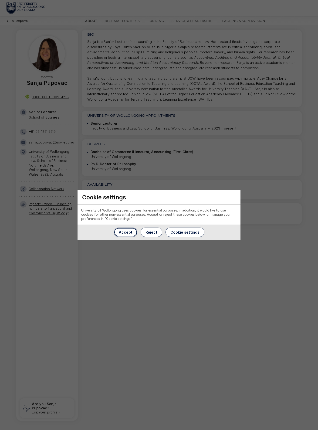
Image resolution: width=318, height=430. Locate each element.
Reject (151, 232)
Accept (125, 232)
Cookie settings (185, 232)
